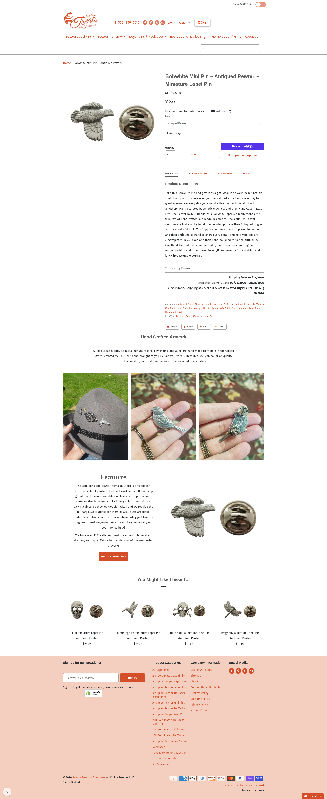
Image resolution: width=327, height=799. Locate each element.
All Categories (160, 764)
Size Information (198, 173)
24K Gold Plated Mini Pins (168, 729)
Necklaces (158, 747)
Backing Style (224, 173)
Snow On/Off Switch (244, 4)
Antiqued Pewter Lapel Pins (169, 687)
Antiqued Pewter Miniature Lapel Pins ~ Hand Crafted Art (206, 304)
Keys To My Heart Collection (169, 752)
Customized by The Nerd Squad (244, 785)
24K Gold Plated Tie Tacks (168, 735)
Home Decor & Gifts (226, 37)
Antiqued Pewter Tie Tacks (168, 708)
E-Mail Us (314, 796)
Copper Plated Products (205, 687)
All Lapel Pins (160, 670)
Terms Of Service (201, 710)
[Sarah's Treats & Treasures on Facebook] (145, 22)
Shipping (247, 173)
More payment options (242, 155)
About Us (251, 37)
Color (168, 116)
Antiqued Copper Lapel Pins (169, 681)
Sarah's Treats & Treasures (88, 777)
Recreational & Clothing (187, 37)
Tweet (174, 326)
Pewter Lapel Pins (79, 37)
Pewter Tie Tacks (110, 37)
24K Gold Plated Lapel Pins (169, 675)
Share (190, 326)
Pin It (205, 326)
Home (67, 63)
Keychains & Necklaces (146, 37)
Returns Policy (199, 693)
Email (221, 326)
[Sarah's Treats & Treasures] (81, 20)
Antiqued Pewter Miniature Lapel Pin (194, 316)
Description (171, 173)
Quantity (169, 148)
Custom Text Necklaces (166, 758)
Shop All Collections (113, 556)
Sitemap (196, 675)
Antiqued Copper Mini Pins (168, 714)
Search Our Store (201, 670)
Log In (172, 22)
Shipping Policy (200, 698)
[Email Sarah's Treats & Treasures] (162, 22)
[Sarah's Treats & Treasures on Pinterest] (151, 22)
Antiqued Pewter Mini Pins (168, 702)
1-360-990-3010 (127, 22)
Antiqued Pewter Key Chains (169, 741)
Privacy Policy (199, 704)
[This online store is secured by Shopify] (93, 696)
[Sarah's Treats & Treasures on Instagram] (157, 22)
